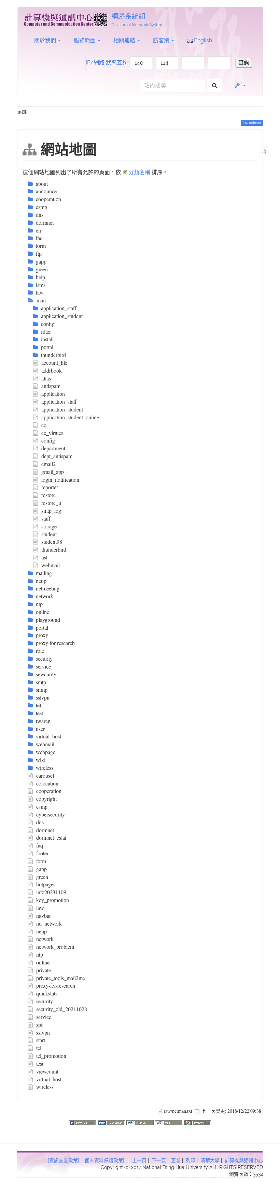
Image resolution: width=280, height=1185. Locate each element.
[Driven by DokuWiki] (197, 1121)
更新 (176, 1160)
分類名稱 (139, 172)
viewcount (47, 1071)
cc (43, 425)
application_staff (59, 401)
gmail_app (52, 471)
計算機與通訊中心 (244, 1160)
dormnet (45, 830)
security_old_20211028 (61, 1008)
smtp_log (51, 510)
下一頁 (159, 1160)
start (40, 1040)
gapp (41, 868)
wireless (45, 1086)
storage (49, 526)
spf (39, 1024)
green (42, 876)
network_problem (55, 946)
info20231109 (51, 892)
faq (39, 845)
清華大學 (210, 1160)
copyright (46, 798)
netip (41, 931)
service (43, 1016)
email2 (48, 463)
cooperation (48, 790)
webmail (50, 565)
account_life (54, 362)
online (43, 962)
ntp (39, 954)
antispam (50, 385)
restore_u (51, 502)
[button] (239, 85)
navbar (43, 915)
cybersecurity (50, 814)
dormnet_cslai (51, 837)
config (48, 440)
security (44, 1001)
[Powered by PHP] (112, 1121)
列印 (190, 1160)
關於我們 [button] (45, 40)
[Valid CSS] (169, 1121)
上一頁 (139, 1160)
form (41, 861)
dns (40, 822)
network (45, 938)
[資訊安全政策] (63, 1160)
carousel (45, 775)
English (202, 40)
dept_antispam (56, 456)
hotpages (45, 884)
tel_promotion (51, 1055)
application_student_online (70, 417)
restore (48, 494)
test (39, 1063)
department (53, 448)
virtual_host (48, 1079)
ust (44, 557)
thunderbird (53, 549)
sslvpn (43, 1032)
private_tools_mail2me (60, 977)
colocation (47, 783)
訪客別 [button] (162, 40)
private (43, 970)
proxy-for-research (55, 985)
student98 (51, 541)
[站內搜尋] (215, 86)
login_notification (60, 479)
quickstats (46, 993)
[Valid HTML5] (140, 1121)
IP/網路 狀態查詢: (107, 62)
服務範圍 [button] (85, 40)
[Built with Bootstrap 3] (83, 1121)
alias (46, 378)
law (40, 907)
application (53, 393)
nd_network (49, 923)
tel (38, 1047)
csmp (41, 806)
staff (46, 518)
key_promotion (52, 899)
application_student (62, 409)
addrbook (51, 370)
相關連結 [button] (125, 40)
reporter (49, 487)
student (49, 534)
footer (42, 853)
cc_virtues (52, 432)
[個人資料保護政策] (103, 1160)
